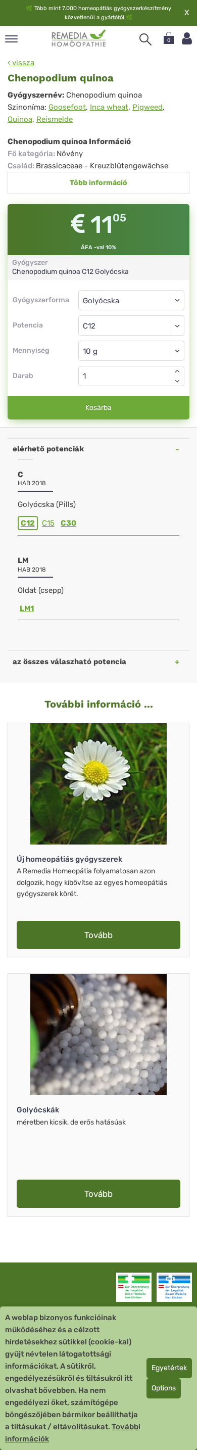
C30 (68, 523)
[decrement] (177, 381)
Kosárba (98, 407)
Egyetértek (169, 1368)
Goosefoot (67, 107)
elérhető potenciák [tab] (48, 448)
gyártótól (113, 17)
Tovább (98, 935)
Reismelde (54, 119)
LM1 (27, 608)
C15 (48, 523)
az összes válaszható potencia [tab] (69, 661)
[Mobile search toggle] (145, 39)
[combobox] (131, 325)
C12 (28, 523)
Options (164, 1388)
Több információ (98, 182)
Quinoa (20, 119)
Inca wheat (109, 107)
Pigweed (147, 107)
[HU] (79, 38)
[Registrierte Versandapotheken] (134, 1287)
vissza (22, 62)
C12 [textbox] (89, 326)
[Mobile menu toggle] (11, 39)
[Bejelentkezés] (187, 38)
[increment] (177, 371)
